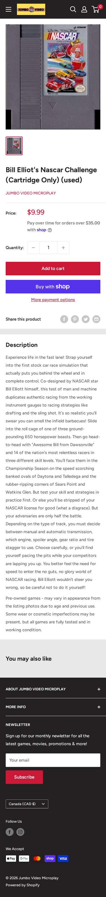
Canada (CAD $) (22, 804)
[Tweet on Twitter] (86, 319)
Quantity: (15, 247)
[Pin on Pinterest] (75, 319)
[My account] (84, 9)
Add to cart (53, 268)
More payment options (53, 299)
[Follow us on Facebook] (10, 832)
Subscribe (24, 777)
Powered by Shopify (23, 885)
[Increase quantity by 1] (63, 248)
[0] (95, 9)
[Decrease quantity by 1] (33, 248)
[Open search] (73, 9)
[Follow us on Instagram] (20, 832)
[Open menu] (8, 9)
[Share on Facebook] (64, 319)
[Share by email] (96, 319)
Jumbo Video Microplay (31, 193)
